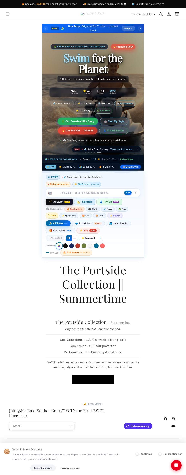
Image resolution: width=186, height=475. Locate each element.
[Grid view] (69, 238)
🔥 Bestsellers (74, 209)
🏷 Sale (52, 215)
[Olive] (84, 245)
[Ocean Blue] (96, 245)
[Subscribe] (70, 426)
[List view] (75, 238)
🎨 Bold (100, 215)
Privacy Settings (70, 468)
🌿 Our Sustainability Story (78, 121)
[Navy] (71, 245)
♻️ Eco (122, 209)
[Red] (77, 245)
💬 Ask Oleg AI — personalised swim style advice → (94, 140)
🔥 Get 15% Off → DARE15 (77, 130)
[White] (90, 245)
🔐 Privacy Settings (93, 404)
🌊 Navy (108, 209)
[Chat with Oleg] (176, 465)
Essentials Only (43, 468)
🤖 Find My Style (114, 121)
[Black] (65, 245)
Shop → (128, 28)
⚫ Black (92, 209)
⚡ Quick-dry (69, 215)
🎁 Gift (85, 215)
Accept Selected (16, 468)
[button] (8, 14)
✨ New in (115, 215)
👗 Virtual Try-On (113, 130)
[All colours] (59, 246)
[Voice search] (135, 193)
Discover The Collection (93, 379)
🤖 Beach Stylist (130, 167)
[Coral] (102, 245)
